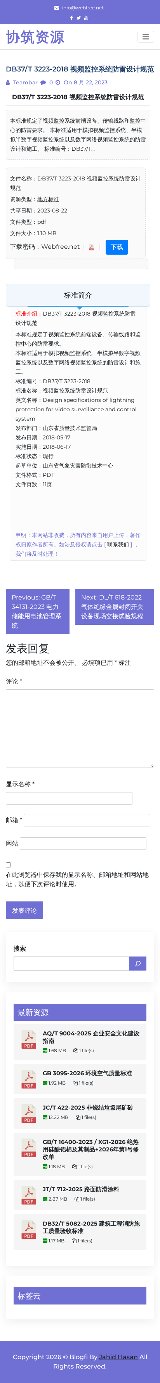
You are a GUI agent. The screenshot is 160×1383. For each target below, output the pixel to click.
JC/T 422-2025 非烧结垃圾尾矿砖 (88, 1107)
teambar (25, 82)
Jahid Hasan (118, 1357)
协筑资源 (35, 36)
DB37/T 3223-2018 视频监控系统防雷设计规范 (78, 97)
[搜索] (137, 964)
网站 (12, 843)
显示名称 (20, 784)
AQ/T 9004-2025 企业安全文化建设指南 (91, 1037)
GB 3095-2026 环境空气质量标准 (87, 1073)
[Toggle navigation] (145, 37)
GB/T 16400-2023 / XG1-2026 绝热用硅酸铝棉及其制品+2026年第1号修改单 (91, 1149)
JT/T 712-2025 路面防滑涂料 (81, 1189)
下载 (117, 247)
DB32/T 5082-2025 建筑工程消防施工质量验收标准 (91, 1227)
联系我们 (118, 544)
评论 (14, 681)
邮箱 (14, 820)
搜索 (20, 948)
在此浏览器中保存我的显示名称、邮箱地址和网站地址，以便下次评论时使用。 (77, 879)
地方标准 (48, 199)
